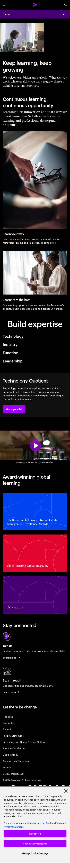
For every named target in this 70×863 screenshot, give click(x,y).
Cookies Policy (54, 823)
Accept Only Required (35, 844)
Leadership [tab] (13, 360)
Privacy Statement (13, 735)
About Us (8, 716)
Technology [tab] (13, 336)
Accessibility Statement (16, 761)
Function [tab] (10, 352)
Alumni (7, 729)
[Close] (66, 791)
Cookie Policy (10, 754)
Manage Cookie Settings (35, 853)
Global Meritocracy (13, 773)
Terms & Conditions (14, 748)
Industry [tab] (10, 344)
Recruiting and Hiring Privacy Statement (25, 742)
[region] (35, 824)
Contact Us (9, 723)
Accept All (35, 834)
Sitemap (7, 767)
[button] (14, 409)
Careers (7, 14)
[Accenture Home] (35, 5)
